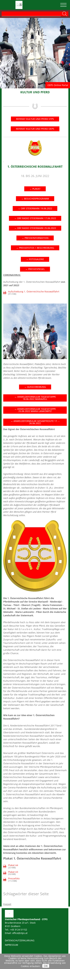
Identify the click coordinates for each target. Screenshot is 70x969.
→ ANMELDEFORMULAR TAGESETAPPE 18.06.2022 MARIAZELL (35, 398)
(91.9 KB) (31, 292)
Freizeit (7, 904)
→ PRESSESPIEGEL (35, 269)
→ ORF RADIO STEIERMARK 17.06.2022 (35, 218)
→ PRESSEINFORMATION (35, 237)
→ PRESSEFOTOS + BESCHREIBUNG (35, 247)
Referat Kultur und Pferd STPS (35, 118)
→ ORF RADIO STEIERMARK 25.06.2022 (35, 228)
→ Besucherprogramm (35, 198)
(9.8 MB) (11, 873)
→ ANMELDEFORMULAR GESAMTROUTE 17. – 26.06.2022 (35, 422)
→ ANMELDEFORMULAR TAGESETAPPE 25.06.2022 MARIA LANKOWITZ (35, 410)
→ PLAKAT (35, 188)
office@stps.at (20, 933)
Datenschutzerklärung (19, 940)
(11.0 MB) (14, 879)
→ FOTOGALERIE (35, 259)
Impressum (11, 944)
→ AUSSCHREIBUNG (35, 386)
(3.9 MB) (11, 866)
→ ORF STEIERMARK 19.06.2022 (35, 208)
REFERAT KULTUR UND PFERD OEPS (35, 128)
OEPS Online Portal (57, 85)
